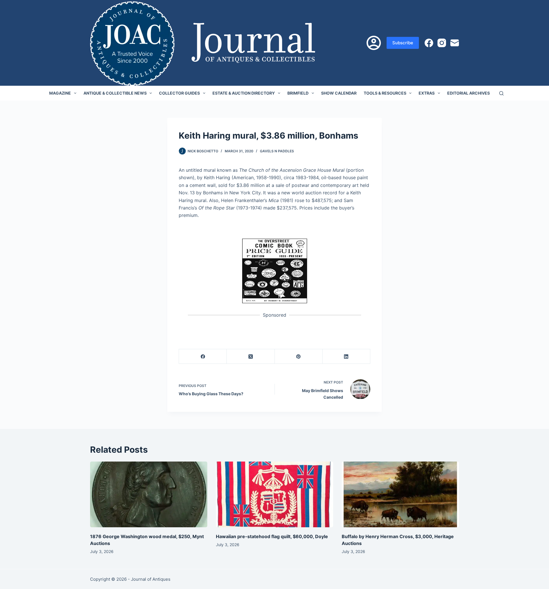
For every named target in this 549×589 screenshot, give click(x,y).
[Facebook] (429, 43)
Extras (427, 93)
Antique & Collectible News (115, 93)
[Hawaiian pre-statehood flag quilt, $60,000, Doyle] (274, 495)
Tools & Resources (385, 93)
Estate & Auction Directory (243, 93)
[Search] (501, 93)
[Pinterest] (299, 356)
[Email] (454, 43)
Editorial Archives (468, 93)
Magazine (60, 93)
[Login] (374, 43)
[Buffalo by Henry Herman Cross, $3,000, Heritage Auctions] (400, 495)
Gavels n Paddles (277, 151)
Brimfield (298, 93)
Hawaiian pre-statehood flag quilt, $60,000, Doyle (272, 536)
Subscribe (402, 42)
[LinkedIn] (346, 356)
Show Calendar (339, 93)
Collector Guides (179, 93)
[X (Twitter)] (250, 356)
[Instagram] (441, 43)
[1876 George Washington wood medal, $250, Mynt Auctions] (148, 495)
